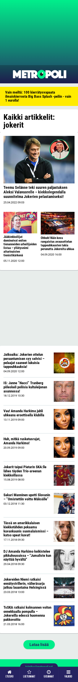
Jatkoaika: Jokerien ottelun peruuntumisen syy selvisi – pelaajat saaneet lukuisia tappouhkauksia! (23, 360)
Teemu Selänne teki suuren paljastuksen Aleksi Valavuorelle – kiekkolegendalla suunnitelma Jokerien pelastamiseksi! (35, 192)
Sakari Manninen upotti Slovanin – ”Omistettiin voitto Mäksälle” (26, 497)
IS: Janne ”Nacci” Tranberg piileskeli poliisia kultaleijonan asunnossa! (25, 387)
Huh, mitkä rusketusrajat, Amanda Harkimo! (21, 441)
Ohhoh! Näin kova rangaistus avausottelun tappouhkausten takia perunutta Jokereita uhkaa (57, 243)
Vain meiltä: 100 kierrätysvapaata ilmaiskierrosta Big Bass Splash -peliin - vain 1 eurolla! (38, 96)
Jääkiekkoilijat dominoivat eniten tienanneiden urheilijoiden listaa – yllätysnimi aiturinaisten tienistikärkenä (20, 246)
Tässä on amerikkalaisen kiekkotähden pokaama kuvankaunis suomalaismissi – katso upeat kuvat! (25, 529)
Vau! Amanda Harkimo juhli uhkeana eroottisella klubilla (23, 413)
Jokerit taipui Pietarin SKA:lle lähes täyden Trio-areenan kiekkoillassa (24, 471)
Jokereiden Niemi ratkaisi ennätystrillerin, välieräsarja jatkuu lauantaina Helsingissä (24, 583)
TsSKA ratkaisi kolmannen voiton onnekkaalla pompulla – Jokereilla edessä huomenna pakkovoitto (27, 613)
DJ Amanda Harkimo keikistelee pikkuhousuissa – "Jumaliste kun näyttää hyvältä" (27, 555)
